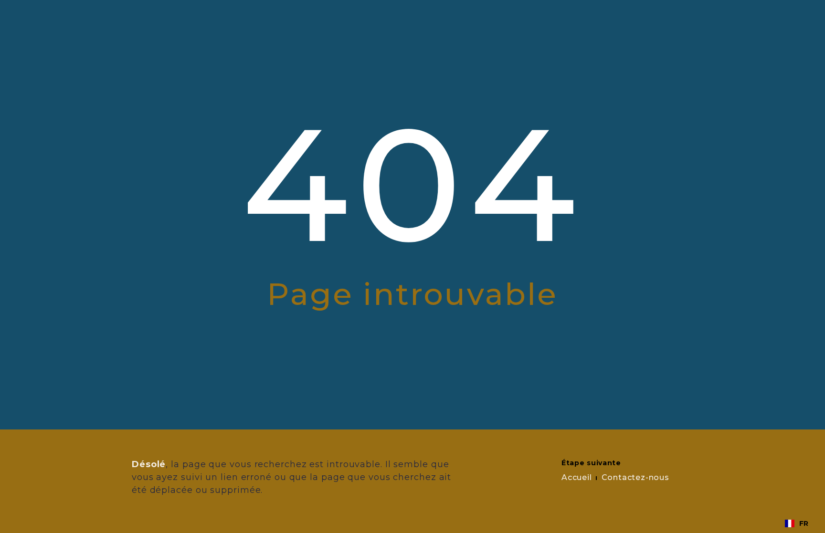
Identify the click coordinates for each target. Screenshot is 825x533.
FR (803, 523)
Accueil (576, 477)
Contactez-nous (635, 477)
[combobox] (796, 523)
